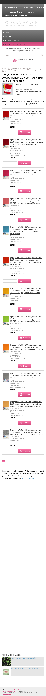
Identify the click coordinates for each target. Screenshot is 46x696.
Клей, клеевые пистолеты (17, 533)
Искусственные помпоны (17, 530)
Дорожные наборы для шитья (18, 510)
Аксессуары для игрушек (16, 490)
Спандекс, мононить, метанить (19, 615)
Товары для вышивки (15, 619)
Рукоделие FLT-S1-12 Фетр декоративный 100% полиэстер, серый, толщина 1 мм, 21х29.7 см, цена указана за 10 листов (26, 375)
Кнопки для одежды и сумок (18, 537)
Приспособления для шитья (18, 598)
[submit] (42, 56)
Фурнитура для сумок (14, 639)
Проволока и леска (14, 602)
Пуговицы (9, 605)
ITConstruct (17, 689)
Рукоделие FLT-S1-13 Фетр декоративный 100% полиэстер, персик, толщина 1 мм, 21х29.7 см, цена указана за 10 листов (26, 404)
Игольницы (10, 523)
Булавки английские (14, 496)
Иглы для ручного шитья (16, 516)
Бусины (8, 503)
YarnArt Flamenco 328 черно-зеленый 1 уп (24, 658)
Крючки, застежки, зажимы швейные (22, 540)
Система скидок (10, 7)
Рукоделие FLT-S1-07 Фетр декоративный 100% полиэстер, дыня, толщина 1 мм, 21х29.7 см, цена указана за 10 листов (26, 290)
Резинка (8, 608)
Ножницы (9, 586)
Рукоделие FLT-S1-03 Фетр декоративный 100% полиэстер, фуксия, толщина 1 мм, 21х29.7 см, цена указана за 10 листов (26, 172)
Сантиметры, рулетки (14, 612)
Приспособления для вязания (19, 595)
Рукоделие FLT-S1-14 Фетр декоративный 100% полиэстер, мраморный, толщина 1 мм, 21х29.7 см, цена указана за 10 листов (26, 432)
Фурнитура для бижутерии (17, 629)
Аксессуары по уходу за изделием (21, 493)
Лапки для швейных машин (17, 547)
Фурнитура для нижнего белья (18, 632)
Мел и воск (10, 569)
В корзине (21, 60)
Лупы (7, 553)
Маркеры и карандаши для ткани (20, 562)
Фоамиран (9, 625)
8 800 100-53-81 (11, 48)
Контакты (41, 7)
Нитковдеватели (12, 583)
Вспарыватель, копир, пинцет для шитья (23, 506)
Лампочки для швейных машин (19, 543)
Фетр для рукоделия (14, 622)
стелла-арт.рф (7, 694)
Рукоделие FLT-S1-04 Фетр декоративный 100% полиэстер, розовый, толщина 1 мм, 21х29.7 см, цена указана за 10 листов (26, 201)
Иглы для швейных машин (17, 520)
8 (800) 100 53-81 (28, 478)
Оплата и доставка (27, 7)
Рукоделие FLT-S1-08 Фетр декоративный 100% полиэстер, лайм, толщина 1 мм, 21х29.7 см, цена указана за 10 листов (26, 319)
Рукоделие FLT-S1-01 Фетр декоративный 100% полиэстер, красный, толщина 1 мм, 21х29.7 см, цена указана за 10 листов (26, 113)
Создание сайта (7, 689)
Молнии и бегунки (13, 572)
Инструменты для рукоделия (18, 527)
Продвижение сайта (9, 691)
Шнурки (8, 642)
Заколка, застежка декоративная (20, 513)
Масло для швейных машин (17, 566)
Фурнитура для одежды (15, 635)
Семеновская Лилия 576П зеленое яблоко (24, 668)
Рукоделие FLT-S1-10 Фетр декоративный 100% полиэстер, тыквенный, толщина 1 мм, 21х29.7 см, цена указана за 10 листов (26, 347)
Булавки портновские (15, 500)
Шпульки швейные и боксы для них (21, 649)
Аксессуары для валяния (16, 486)
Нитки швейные (12, 579)
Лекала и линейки (13, 550)
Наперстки (10, 576)
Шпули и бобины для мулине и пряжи (22, 645)
